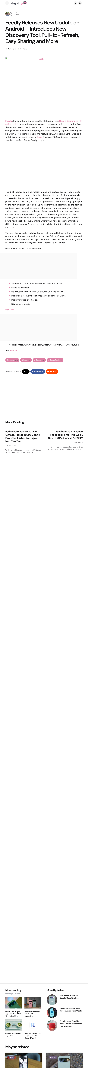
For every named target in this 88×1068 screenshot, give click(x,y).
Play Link (9, 309)
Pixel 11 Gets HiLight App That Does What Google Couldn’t (13, 1014)
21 (11, 49)
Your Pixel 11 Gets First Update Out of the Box (69, 996)
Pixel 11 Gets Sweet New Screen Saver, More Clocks (71, 1009)
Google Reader (56, 360)
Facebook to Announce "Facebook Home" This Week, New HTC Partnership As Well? (65, 435)
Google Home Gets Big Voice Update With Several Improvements (71, 1023)
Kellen (15, 13)
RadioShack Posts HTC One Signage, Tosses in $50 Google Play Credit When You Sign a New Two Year (22, 436)
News (11, 1057)
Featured (53, 1057)
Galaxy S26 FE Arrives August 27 (13, 1035)
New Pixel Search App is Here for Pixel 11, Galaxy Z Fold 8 (32, 1036)
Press (39, 137)
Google (40, 360)
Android (13, 360)
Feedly (13, 350)
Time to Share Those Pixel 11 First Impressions (32, 1014)
